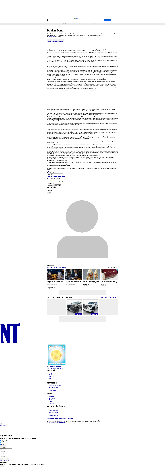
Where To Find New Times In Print (55, 368)
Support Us (107, 19)
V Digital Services (53, 415)
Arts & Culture (72, 23)
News (58, 23)
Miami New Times (53, 412)
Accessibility (61, 418)
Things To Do (85, 23)
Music (78, 23)
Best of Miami (93, 23)
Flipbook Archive (53, 403)
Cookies (56, 418)
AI (64, 418)
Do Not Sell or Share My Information (56, 422)
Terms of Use (52, 389)
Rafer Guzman (51, 36)
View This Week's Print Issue (54, 366)
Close (2, 466)
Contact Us (52, 398)
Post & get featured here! (109, 297)
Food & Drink (64, 23)
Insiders (3, 444)
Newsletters (101, 23)
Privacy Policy (52, 390)
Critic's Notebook (51, 28)
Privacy (63, 176)
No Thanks (3, 447)
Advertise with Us (53, 387)
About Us (51, 396)
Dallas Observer (53, 409)
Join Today (3, 445)
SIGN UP (50, 174)
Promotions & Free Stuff (55, 385)
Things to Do (4, 443)
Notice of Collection (52, 176)
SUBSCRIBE (51, 185)
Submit (6, 459)
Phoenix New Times (54, 414)
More (107, 23)
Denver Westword (53, 410)
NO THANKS (58, 185)
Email (48, 172)
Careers (51, 401)
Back (2, 459)
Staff (50, 399)
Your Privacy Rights (70, 418)
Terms (59, 176)
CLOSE (49, 192)
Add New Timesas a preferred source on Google (55, 40)
